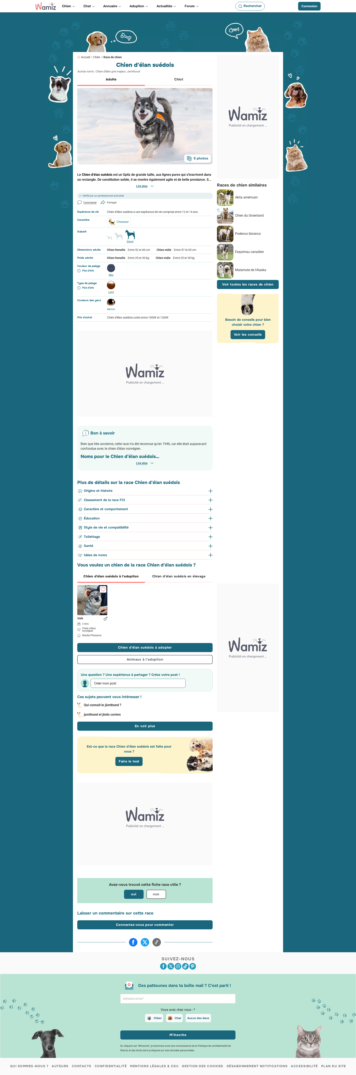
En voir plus (145, 726)
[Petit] (109, 239)
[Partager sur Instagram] (178, 966)
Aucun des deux (198, 1018)
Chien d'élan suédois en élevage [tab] (178, 576)
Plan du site (333, 1066)
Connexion (309, 6)
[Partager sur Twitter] (145, 942)
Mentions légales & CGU (154, 1066)
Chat (178, 1018)
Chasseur (123, 221)
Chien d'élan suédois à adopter (145, 647)
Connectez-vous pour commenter (145, 925)
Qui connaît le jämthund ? (102, 705)
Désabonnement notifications (257, 1066)
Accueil (85, 57)
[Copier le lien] (156, 942)
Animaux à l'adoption (145, 659)
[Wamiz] (45, 6)
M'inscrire (178, 1035)
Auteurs (60, 1066)
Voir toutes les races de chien (248, 284)
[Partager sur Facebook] (133, 942)
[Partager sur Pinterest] (192, 966)
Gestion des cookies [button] (202, 1066)
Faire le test (129, 761)
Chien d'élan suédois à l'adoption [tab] (111, 576)
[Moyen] (118, 238)
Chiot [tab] (178, 79)
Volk (80, 618)
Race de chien (112, 57)
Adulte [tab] (111, 79)
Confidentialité (111, 1066)
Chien (96, 57)
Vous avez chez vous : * (178, 1010)
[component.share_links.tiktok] (185, 966)
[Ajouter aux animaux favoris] (103, 589)
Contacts (81, 1066)
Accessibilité (304, 1066)
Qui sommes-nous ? (29, 1066)
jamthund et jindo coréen (102, 714)
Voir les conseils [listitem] (248, 335)
